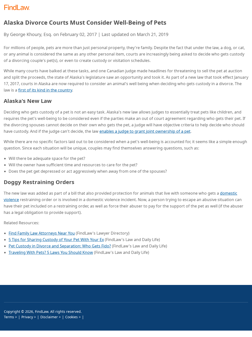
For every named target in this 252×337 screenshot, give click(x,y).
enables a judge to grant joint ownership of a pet (144, 131)
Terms (9, 317)
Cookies (71, 317)
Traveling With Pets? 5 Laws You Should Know (51, 252)
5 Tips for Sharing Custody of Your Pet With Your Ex (56, 239)
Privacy (27, 317)
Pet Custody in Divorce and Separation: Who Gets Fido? (60, 246)
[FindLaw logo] (18, 7)
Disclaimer (49, 317)
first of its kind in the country (45, 90)
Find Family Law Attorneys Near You (42, 233)
